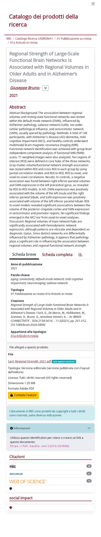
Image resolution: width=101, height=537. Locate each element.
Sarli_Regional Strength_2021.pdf (29, 361)
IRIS (9, 39)
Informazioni (21, 428)
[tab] (80, 254)
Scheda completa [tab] (57, 254)
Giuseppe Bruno (24, 87)
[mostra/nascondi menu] (93, 4)
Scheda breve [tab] (24, 254)
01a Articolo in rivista (24, 43)
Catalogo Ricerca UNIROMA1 (34, 39)
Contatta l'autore (24, 395)
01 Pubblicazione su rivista (74, 39)
